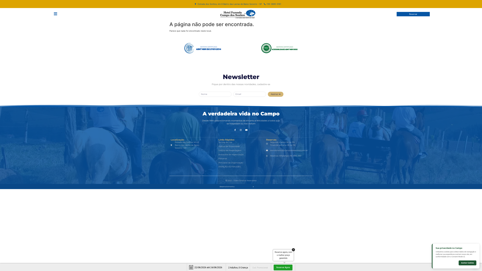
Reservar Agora (283, 267)
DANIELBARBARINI (243, 186)
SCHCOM (258, 186)
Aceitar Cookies (467, 263)
